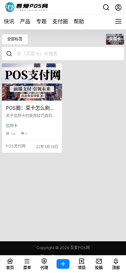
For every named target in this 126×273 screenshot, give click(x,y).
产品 (25, 21)
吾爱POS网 (79, 247)
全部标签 (15, 39)
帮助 (79, 21)
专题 (41, 21)
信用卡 (11, 125)
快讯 (9, 21)
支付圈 (60, 21)
